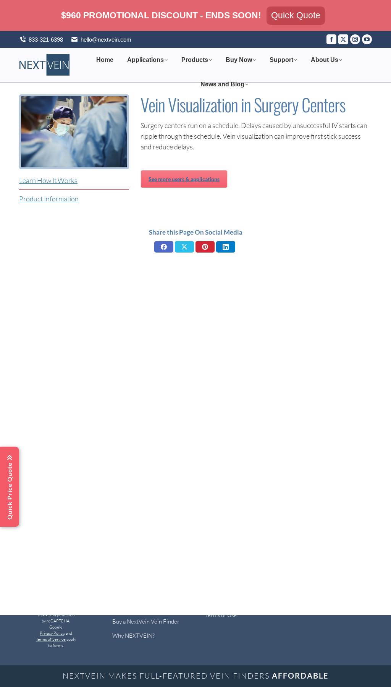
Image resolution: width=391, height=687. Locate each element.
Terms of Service (51, 639)
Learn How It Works (48, 180)
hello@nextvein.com (106, 39)
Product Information (49, 198)
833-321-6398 (46, 39)
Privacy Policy (52, 632)
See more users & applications (184, 179)
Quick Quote (295, 15)
